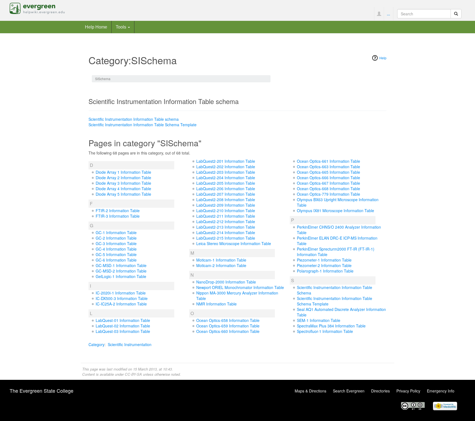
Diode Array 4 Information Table (123, 188)
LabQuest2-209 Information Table (225, 205)
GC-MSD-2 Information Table (121, 271)
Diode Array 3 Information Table (123, 183)
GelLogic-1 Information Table (121, 276)
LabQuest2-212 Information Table (225, 221)
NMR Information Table (216, 304)
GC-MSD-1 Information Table (121, 265)
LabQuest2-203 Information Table (225, 172)
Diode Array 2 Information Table (123, 177)
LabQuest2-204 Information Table (225, 177)
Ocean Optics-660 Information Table (227, 331)
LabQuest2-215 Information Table (225, 238)
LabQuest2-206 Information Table (225, 188)
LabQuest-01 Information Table (123, 320)
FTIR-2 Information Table (118, 210)
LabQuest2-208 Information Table (225, 199)
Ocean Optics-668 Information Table (328, 188)
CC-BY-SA (133, 374)
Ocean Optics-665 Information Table (328, 172)
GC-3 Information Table (116, 243)
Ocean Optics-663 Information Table (328, 166)
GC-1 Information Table (116, 232)
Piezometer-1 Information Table (324, 260)
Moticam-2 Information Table (221, 265)
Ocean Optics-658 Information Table (227, 320)
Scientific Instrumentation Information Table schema (134, 119)
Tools (121, 26)
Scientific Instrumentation (129, 344)
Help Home (96, 26)
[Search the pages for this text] (456, 13)
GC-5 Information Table (116, 254)
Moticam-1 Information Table (221, 260)
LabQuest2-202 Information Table (225, 166)
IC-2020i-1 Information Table (121, 293)
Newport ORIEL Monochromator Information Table (240, 287)
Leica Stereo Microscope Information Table (233, 243)
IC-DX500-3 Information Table (122, 298)
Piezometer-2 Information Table (324, 265)
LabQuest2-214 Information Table (225, 232)
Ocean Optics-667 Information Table (328, 183)
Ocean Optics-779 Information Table (328, 194)
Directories (380, 391)
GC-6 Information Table (116, 260)
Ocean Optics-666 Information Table (328, 177)
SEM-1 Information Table (318, 320)
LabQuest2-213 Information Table (225, 227)
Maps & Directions (310, 391)
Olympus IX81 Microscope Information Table (335, 210)
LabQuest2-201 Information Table (225, 161)
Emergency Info (440, 391)
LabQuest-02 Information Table (123, 326)
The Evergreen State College (41, 390)
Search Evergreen (348, 391)
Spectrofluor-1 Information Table (325, 331)
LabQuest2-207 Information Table (225, 194)
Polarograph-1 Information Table (325, 271)
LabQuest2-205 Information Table (225, 183)
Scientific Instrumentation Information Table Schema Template (143, 124)
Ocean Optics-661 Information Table (328, 161)
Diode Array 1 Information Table (123, 172)
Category (96, 344)
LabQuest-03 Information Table (123, 331)
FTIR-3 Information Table (118, 216)
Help (382, 57)
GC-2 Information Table (116, 238)
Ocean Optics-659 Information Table (227, 326)
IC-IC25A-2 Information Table (121, 304)
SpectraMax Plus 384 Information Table (331, 326)
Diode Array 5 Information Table (123, 194)
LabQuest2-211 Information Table (225, 216)
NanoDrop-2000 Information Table (226, 282)
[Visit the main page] (37, 7)
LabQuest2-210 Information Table (225, 210)
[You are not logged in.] (378, 14)
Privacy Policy (408, 391)
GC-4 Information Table (116, 249)
